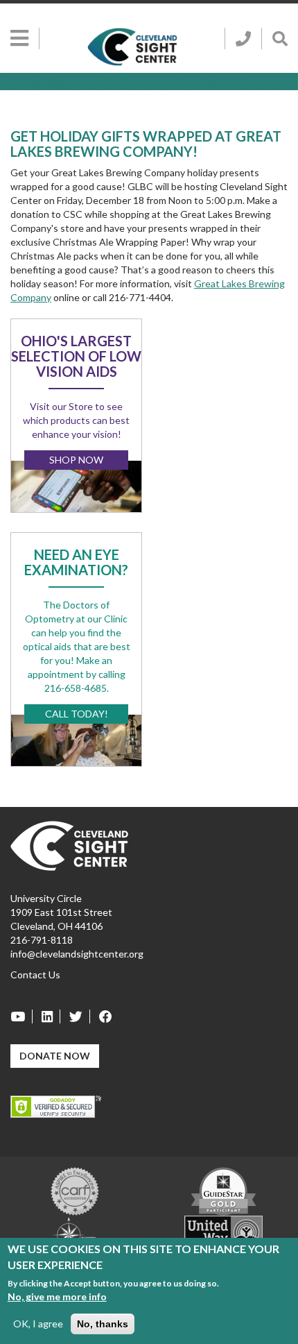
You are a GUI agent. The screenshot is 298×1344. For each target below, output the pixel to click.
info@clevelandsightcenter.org (76, 954)
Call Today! (76, 714)
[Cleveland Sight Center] (69, 845)
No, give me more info (57, 1296)
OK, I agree (38, 1323)
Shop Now (76, 460)
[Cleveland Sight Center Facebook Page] (102, 1016)
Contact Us (35, 974)
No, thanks (102, 1323)
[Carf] (75, 1190)
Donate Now (54, 1056)
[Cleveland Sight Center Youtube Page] (21, 1016)
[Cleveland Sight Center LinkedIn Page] (47, 1016)
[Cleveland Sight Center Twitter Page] (76, 1016)
